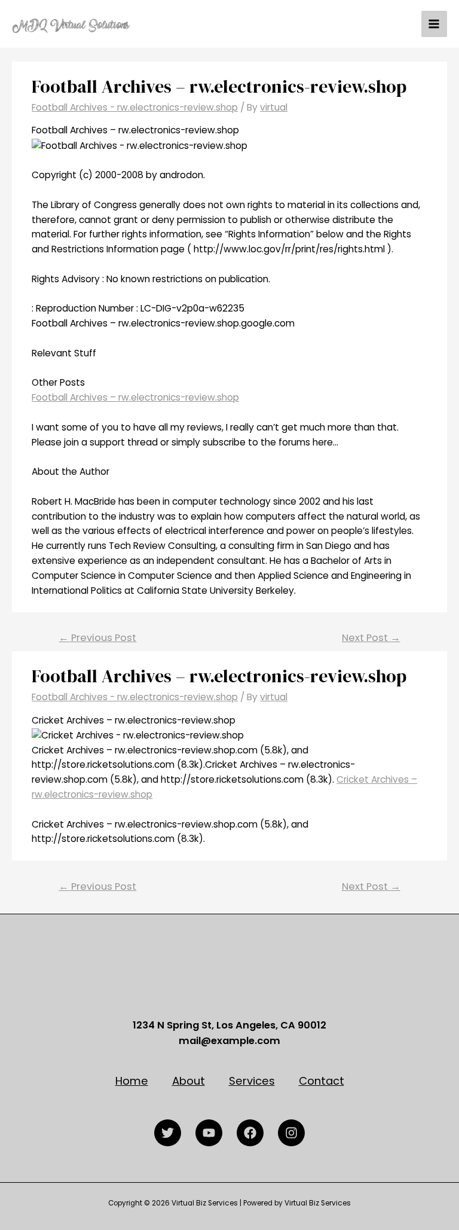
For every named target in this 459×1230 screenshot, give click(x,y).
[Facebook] (250, 1132)
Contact (321, 1080)
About (188, 1080)
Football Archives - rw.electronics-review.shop (135, 107)
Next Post (371, 638)
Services (252, 1080)
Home (131, 1080)
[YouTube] (208, 1132)
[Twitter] (167, 1132)
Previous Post (97, 638)
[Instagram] (291, 1132)
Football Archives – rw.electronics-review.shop (135, 397)
